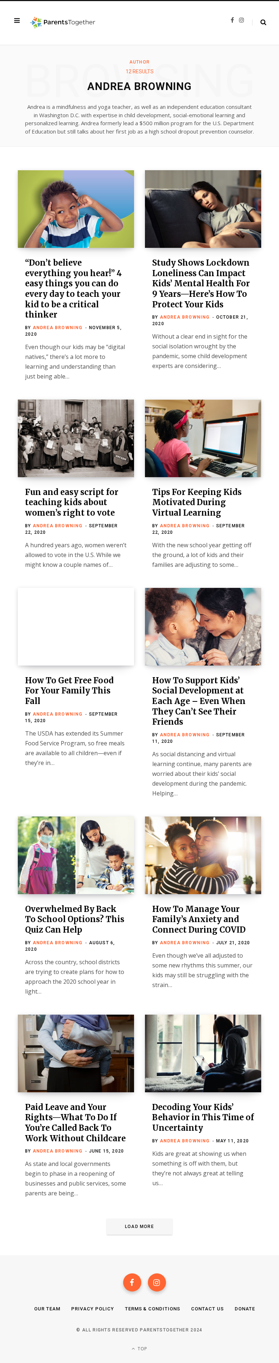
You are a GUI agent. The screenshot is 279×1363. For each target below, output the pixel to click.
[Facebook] (132, 1282)
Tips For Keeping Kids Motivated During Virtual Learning (197, 502)
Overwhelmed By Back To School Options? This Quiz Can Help (74, 919)
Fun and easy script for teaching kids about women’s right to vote (71, 502)
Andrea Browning (58, 327)
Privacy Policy (92, 1308)
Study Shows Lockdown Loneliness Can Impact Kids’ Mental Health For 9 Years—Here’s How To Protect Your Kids (201, 283)
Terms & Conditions (153, 1308)
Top (141, 1349)
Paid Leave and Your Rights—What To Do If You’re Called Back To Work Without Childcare (75, 1122)
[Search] (259, 22)
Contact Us (207, 1308)
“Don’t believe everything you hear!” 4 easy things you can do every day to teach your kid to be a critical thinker (73, 289)
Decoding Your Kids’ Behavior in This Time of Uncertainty (203, 1117)
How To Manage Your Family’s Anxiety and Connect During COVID (199, 919)
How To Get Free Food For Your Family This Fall (69, 690)
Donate (245, 1308)
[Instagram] (157, 1282)
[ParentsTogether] (62, 23)
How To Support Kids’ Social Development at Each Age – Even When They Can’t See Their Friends (199, 701)
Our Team (47, 1308)
